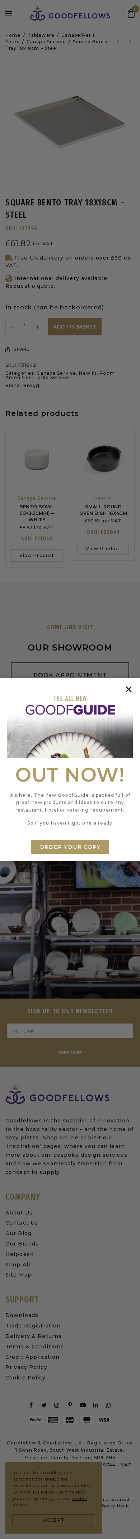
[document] (70, 769)
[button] (129, 689)
